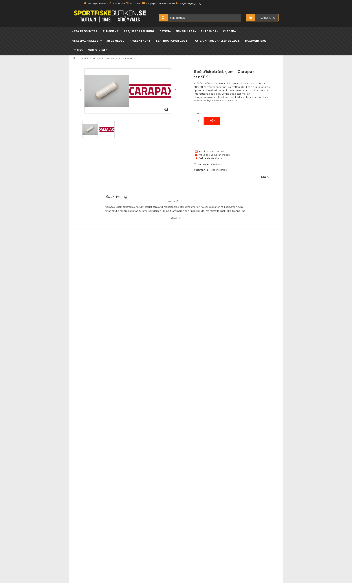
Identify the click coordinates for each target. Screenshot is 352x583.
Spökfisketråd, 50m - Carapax (115, 58)
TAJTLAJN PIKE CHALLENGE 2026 (216, 41)
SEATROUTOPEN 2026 (172, 41)
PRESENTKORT (140, 41)
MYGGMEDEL (115, 41)
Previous (80, 89)
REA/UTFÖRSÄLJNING (139, 31)
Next (175, 89)
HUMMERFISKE (255, 41)
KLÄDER (228, 31)
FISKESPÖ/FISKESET (86, 41)
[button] (166, 109)
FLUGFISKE (110, 31)
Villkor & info (97, 50)
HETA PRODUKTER (84, 31)
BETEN (164, 31)
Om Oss (77, 50)
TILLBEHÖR (209, 31)
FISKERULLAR (185, 31)
